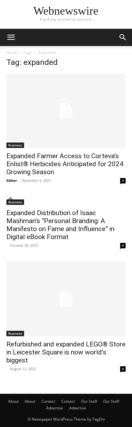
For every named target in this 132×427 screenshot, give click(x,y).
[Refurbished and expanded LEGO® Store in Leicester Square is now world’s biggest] (66, 299)
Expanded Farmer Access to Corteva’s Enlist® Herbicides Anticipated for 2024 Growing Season (64, 164)
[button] (11, 37)
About (13, 401)
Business (15, 145)
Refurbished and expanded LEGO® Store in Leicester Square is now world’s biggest (66, 352)
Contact (48, 401)
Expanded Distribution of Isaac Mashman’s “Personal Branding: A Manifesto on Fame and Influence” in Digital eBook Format (60, 225)
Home (11, 52)
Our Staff (89, 401)
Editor (11, 180)
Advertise (54, 408)
